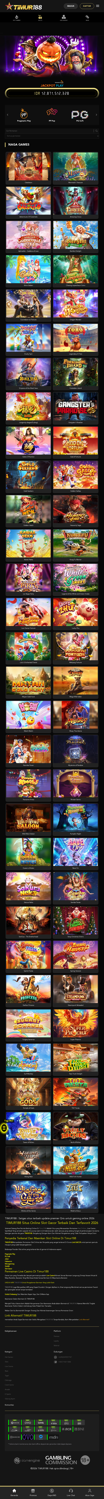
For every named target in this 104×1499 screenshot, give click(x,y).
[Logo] (23, 6)
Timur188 (42, 1228)
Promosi (56, 1336)
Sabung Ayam (10, 1399)
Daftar (87, 6)
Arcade (7, 1389)
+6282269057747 (65, 1357)
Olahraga (8, 1380)
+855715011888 (64, 1362)
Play (60, 85)
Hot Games (16, 20)
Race (87, 20)
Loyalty (56, 1341)
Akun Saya (89, 1495)
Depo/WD (52, 1495)
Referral (56, 1346)
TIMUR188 (18, 1283)
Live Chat (71, 1495)
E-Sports (8, 1394)
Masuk (70, 6)
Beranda (14, 1495)
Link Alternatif (84, 1320)
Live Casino (64, 20)
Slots (40, 20)
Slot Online (82, 1228)
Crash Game (9, 1385)
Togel (7, 1376)
